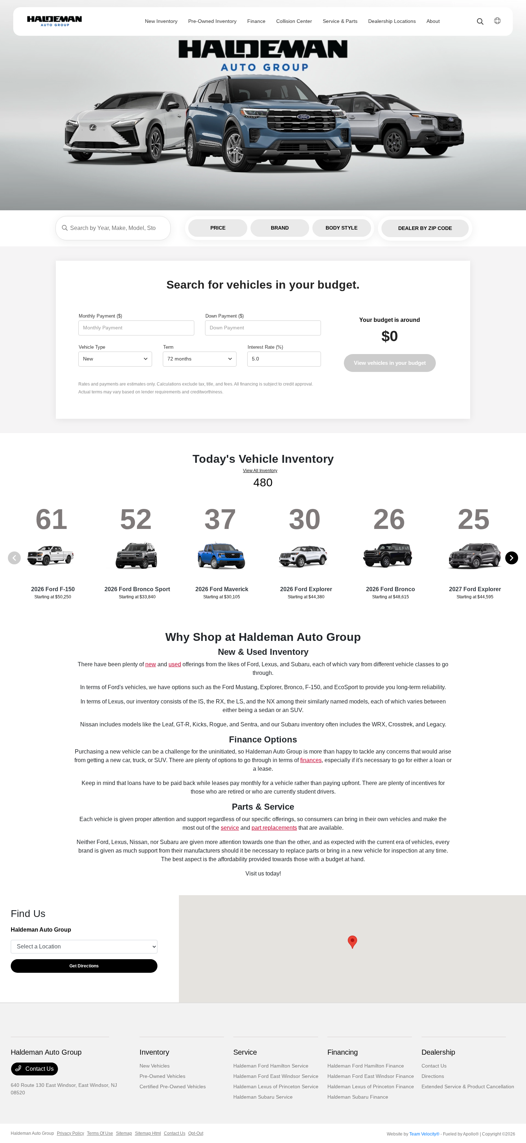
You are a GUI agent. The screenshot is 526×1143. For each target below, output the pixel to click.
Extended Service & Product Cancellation (468, 1086)
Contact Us (39, 1069)
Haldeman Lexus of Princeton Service (275, 1086)
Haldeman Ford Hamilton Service (270, 1066)
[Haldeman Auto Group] (66, 21)
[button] (352, 942)
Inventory (154, 1052)
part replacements (274, 828)
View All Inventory (260, 470)
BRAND (280, 228)
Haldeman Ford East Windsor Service (275, 1076)
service (230, 828)
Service (245, 1052)
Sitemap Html (148, 1133)
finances (311, 760)
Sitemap (124, 1133)
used (175, 664)
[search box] (113, 228)
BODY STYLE (341, 228)
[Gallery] (263, 105)
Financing (342, 1052)
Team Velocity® (424, 1134)
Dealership (438, 1052)
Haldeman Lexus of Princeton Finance (370, 1086)
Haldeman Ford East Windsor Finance (370, 1076)
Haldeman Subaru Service (263, 1097)
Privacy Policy (70, 1133)
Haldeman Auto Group (32, 1133)
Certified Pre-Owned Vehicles (173, 1086)
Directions (433, 1076)
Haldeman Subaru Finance (357, 1097)
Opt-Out (195, 1133)
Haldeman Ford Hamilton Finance (365, 1066)
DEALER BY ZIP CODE (425, 228)
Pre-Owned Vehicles (162, 1076)
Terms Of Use (100, 1133)
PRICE (217, 228)
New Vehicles (155, 1066)
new (150, 664)
